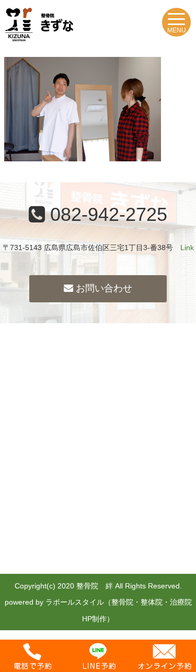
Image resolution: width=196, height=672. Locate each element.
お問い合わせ (102, 288)
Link (187, 247)
